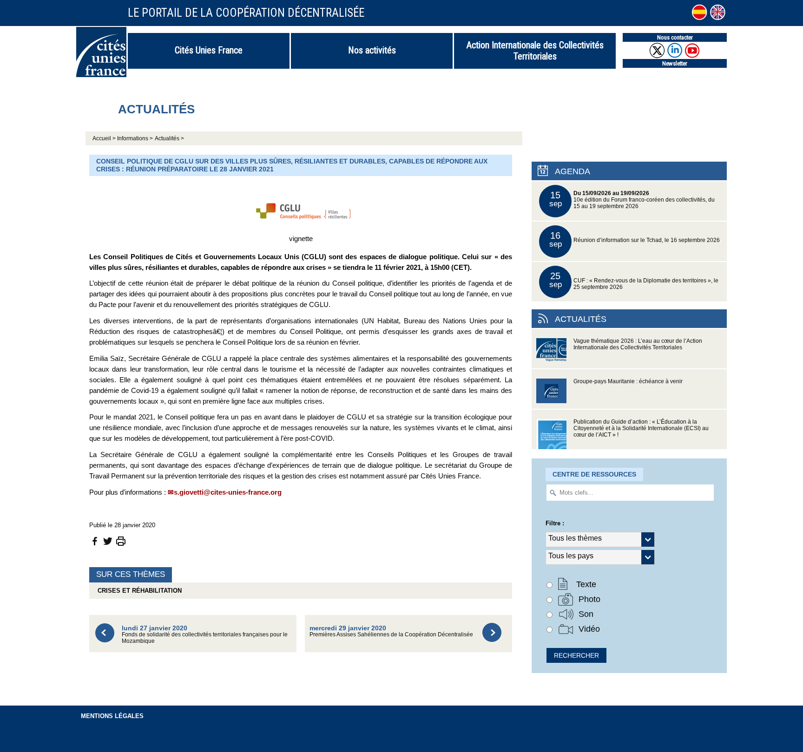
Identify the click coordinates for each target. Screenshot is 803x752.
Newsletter (674, 63)
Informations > (135, 138)
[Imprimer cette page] (120, 540)
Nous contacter (675, 37)
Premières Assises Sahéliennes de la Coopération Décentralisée (391, 631)
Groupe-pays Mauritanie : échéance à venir (628, 381)
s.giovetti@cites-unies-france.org (228, 492)
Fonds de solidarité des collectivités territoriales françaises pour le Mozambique (205, 634)
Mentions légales (112, 716)
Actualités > (169, 138)
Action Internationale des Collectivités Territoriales (535, 50)
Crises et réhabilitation (138, 590)
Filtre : (555, 523)
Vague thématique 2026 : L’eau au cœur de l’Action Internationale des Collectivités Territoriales (637, 344)
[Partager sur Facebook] (94, 540)
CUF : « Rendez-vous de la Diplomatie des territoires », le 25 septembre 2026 (634, 280)
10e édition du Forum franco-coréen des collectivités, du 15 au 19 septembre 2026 (632, 199)
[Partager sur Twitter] (107, 540)
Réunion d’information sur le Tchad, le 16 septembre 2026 (634, 239)
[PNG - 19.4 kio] (301, 209)
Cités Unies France (209, 50)
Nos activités (372, 50)
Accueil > (104, 138)
